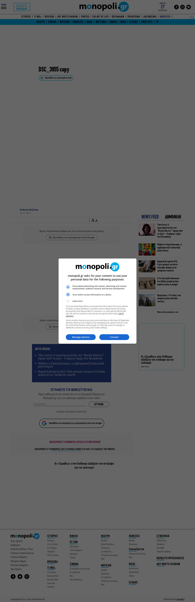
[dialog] (97, 301)
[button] (97, 301)
